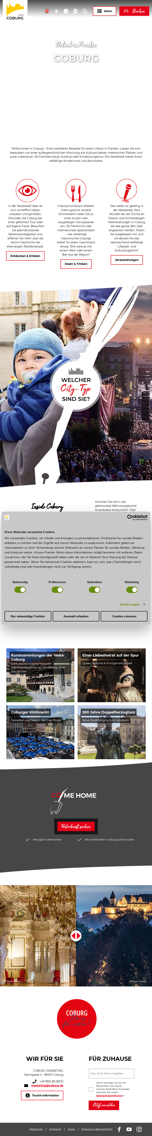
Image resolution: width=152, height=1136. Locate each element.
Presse (71, 1129)
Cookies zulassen (124, 616)
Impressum (55, 1129)
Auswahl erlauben (76, 616)
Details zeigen (130, 604)
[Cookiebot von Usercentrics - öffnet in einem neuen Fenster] (130, 517)
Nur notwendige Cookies (28, 616)
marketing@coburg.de (47, 1085)
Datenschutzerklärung (109, 1095)
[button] (47, 11)
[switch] (57, 589)
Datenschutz (36, 1129)
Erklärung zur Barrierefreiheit (96, 1129)
